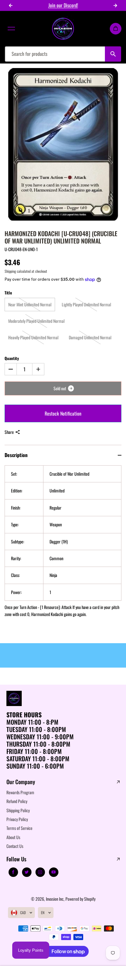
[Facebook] (13, 872)
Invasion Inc (55, 899)
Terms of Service (19, 828)
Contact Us (14, 846)
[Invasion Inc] (63, 28)
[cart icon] (115, 28)
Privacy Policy (17, 819)
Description (16, 455)
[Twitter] (26, 872)
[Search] (113, 54)
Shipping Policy (18, 810)
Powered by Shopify (80, 899)
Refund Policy (16, 801)
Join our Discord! (63, 5)
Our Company (20, 782)
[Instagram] (40, 872)
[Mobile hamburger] (11, 28)
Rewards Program (20, 792)
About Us (13, 837)
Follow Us (16, 859)
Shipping (10, 271)
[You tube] (53, 872)
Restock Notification (63, 413)
